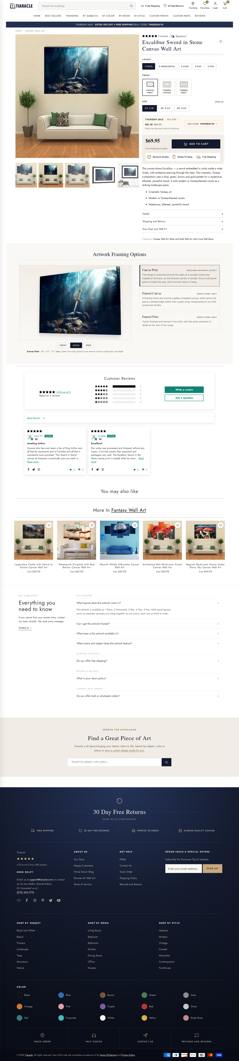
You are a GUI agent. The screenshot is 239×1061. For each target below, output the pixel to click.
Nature (20, 968)
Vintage (163, 943)
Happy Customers (83, 865)
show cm (219, 101)
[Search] (131, 5)
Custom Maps (181, 15)
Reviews (200, 15)
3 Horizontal (167, 66)
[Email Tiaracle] (19, 900)
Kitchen (92, 949)
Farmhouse (165, 968)
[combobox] (82, 5)
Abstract (163, 930)
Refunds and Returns (131, 884)
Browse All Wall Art (84, 878)
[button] (150, 36)
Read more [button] (33, 462)
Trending (72, 15)
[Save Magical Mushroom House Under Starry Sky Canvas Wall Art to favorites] (221, 525)
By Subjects (90, 15)
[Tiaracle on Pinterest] (43, 900)
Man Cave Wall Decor (203, 239)
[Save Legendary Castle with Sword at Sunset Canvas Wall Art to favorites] (49, 525)
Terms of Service (83, 884)
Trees (19, 955)
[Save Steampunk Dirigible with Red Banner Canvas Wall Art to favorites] (92, 525)
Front (63, 345)
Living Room (94, 930)
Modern (163, 937)
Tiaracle (29, 1055)
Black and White (26, 930)
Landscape (22, 949)
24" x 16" (149, 108)
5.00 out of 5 (63, 392)
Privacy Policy (128, 1055)
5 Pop (211, 66)
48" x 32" (182, 108)
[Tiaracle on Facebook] (27, 900)
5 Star (185, 66)
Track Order (126, 872)
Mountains (22, 962)
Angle (76, 345)
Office (91, 962)
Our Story (79, 859)
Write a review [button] (184, 390)
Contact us (25, 627)
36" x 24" (166, 108)
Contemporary (166, 962)
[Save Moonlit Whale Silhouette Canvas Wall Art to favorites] (135, 525)
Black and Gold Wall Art (181, 239)
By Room (124, 15)
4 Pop (198, 66)
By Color (108, 15)
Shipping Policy (128, 878)
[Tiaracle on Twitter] (51, 900)
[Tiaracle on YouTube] (59, 900)
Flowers (21, 943)
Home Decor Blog (84, 872)
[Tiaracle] (21, 6)
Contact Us (126, 865)
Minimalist (164, 955)
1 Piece (149, 66)
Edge (88, 345)
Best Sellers (53, 15)
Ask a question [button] (184, 398)
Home (37, 15)
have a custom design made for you (124, 750)
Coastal (163, 949)
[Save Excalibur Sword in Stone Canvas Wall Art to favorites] (221, 42)
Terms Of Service (108, 1055)
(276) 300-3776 (25, 892)
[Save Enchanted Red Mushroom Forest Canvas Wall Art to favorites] (178, 525)
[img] (34, 431)
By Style (139, 15)
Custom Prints (159, 15)
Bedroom (93, 937)
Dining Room (95, 955)
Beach (20, 937)
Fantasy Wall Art (35, 31)
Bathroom (93, 943)
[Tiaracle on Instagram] (35, 900)
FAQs (123, 859)
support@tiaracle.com (41, 879)
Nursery (92, 968)
